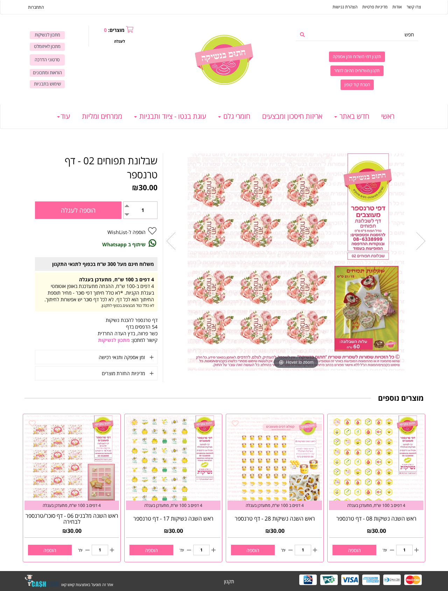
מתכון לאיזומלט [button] (47, 46)
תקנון (229, 581)
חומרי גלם (236, 116)
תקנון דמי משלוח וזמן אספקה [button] (357, 57)
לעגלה (119, 41)
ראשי (387, 116)
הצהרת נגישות (344, 7)
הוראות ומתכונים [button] (47, 73)
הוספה (354, 550)
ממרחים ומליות (102, 116)
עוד (65, 116)
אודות (397, 7)
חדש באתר (353, 116)
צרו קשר (414, 7)
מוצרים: (114, 30)
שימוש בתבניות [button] (47, 84)
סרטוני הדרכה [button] (47, 60)
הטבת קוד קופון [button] (357, 85)
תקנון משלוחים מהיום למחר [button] (357, 71)
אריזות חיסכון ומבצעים (292, 116)
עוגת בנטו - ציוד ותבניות (172, 116)
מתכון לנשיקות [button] (47, 35)
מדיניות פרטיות (374, 7)
